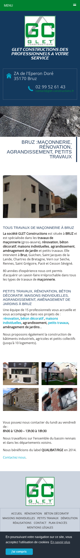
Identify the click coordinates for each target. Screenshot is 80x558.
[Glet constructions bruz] (40, 196)
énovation (11, 318)
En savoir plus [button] (60, 542)
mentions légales (40, 527)
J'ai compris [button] (19, 551)
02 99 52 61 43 (50, 87)
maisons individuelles (19, 518)
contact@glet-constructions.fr (55, 91)
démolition (69, 518)
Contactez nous (14, 457)
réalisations (22, 523)
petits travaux (58, 323)
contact (40, 523)
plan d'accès (58, 523)
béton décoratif (32, 318)
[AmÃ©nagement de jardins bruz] (59, 373)
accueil (16, 513)
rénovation (33, 513)
